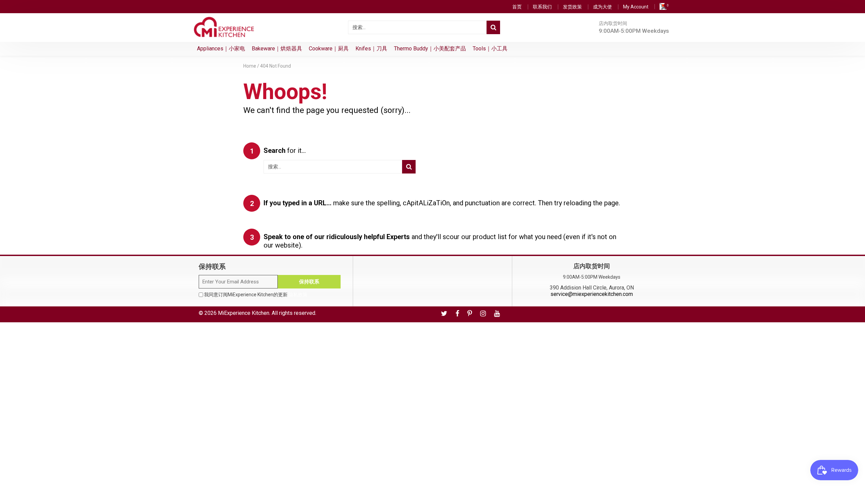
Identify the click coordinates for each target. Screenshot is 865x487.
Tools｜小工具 (490, 48)
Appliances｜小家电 (221, 48)
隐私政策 (298, 294)
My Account (635, 6)
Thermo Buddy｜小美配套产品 (430, 48)
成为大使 (602, 6)
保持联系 (309, 282)
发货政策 (572, 6)
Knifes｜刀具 (371, 48)
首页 (517, 6)
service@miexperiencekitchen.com (591, 294)
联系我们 (542, 6)
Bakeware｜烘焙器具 (277, 48)
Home (249, 66)
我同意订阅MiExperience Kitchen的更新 (255, 294)
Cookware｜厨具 (329, 48)
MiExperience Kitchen (243, 313)
